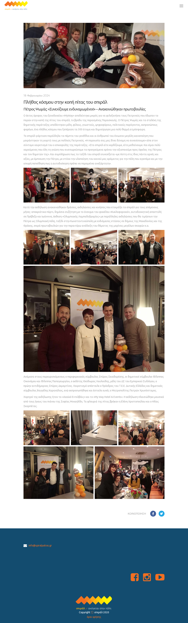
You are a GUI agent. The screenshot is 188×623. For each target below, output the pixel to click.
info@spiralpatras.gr (40, 545)
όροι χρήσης (94, 616)
